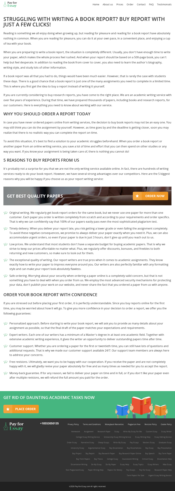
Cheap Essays (103, 442)
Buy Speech (149, 453)
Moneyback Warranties (114, 424)
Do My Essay (96, 464)
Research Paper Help (163, 470)
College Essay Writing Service (88, 437)
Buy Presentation (165, 448)
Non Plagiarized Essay (75, 470)
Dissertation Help (164, 459)
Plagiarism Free (134, 424)
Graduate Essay (165, 442)
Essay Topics (138, 464)
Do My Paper (111, 464)
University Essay (77, 448)
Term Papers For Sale (135, 475)
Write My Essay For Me (132, 431)
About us (108, 4)
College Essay (112, 459)
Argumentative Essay (96, 448)
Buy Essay (149, 448)
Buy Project (77, 453)
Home (96, 4)
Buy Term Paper (165, 453)
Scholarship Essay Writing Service (117, 437)
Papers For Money (114, 470)
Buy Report (90, 453)
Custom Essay (151, 431)
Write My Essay (119, 442)
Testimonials (164, 4)
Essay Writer (166, 431)
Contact (141, 4)
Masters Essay (149, 442)
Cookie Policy (166, 424)
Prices (119, 4)
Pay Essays (134, 442)
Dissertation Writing (79, 464)
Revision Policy (151, 424)
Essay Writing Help (142, 437)
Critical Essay (147, 459)
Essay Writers (153, 464)
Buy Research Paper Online (130, 453)
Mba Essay (167, 464)
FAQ (151, 4)
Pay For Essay (144, 470)
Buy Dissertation (116, 448)
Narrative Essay (87, 442)
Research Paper (104, 431)
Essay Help (124, 464)
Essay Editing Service (163, 437)
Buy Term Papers (83, 459)
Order (130, 4)
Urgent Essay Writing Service (160, 475)
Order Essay (72, 442)
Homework (75, 431)
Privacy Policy (73, 424)
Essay (117, 431)
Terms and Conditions (92, 424)
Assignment (88, 431)
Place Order (25, 409)
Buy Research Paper (107, 453)
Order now (154, 196)
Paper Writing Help (95, 470)
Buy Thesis (98, 459)
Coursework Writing (130, 459)
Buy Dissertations (134, 448)
